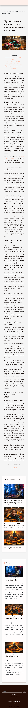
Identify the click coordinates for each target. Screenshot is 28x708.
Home (2, 10)
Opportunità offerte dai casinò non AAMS (13, 65)
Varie (14, 703)
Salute (14, 699)
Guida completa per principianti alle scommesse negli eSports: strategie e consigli (13, 502)
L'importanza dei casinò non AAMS (13, 61)
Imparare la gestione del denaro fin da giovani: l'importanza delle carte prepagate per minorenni (14, 525)
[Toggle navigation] (4, 2)
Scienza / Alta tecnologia (14, 701)
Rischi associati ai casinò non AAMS (13, 63)
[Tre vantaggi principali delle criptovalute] (14, 538)
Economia (8, 10)
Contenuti (14, 56)
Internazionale (14, 696)
